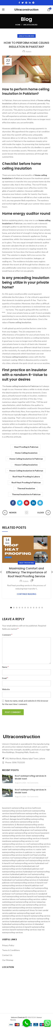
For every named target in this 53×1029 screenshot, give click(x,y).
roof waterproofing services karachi (17, 896)
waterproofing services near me (31, 929)
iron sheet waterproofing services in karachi (29, 838)
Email (5, 678)
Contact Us (7, 955)
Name (5, 666)
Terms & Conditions (11, 950)
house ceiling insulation (26, 464)
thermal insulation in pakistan (26, 494)
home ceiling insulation (26, 453)
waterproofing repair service (29, 913)
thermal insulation (26, 488)
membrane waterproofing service (16, 841)
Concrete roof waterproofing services (19, 827)
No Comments (32, 783)
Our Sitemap (7, 960)
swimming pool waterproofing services (19, 902)
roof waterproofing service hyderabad (27, 863)
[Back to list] (26, 512)
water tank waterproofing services (17, 907)
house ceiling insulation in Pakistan (26, 470)
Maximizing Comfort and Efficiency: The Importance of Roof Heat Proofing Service (26, 572)
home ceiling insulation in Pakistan (26, 459)
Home (17, 25)
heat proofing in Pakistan (26, 447)
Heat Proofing (26, 563)
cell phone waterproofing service (24, 821)
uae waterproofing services (34, 904)
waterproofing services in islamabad (27, 924)
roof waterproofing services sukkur (31, 899)
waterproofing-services (12, 932)
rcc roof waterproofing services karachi (29, 846)
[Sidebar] (3, 312)
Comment (7, 634)
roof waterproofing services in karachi (26, 882)
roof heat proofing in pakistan (26, 482)
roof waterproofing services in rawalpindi (29, 893)
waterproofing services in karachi (16, 927)
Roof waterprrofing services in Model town (30, 777)
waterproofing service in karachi (16, 916)
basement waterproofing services (17, 808)
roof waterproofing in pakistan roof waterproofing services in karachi (26, 860)
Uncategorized (30, 25)
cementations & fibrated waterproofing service (23, 824)
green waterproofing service (21, 833)
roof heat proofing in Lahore (26, 476)
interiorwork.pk (36, 1019)
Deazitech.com (22, 1019)
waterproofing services (26, 918)
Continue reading (26, 594)
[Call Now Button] (26, 1023)
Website (6, 689)
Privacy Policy (8, 945)
